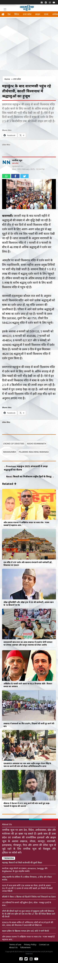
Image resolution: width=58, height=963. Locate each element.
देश (9, 14)
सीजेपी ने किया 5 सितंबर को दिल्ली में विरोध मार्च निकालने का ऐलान (29, 896)
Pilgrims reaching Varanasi (34, 452)
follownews (25, 947)
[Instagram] (50, 2)
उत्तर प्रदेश (27, 14)
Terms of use (15, 944)
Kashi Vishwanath (36, 443)
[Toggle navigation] (5, 9)
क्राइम (37, 14)
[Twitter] (46, 2)
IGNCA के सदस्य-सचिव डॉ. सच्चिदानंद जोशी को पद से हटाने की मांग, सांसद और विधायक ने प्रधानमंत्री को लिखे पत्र (27, 923)
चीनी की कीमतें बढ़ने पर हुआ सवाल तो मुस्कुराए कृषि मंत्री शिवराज (28, 911)
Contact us (44, 944)
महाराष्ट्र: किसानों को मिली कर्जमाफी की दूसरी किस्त (22, 862)
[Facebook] (42, 2)
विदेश (16, 14)
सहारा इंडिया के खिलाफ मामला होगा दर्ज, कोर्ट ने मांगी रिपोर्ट (25, 930)
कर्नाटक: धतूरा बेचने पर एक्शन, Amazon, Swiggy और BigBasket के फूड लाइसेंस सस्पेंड (24, 869)
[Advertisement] (29, 48)
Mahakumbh (9, 452)
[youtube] (54, 2)
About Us (13, 947)
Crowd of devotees (13, 443)
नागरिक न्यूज (17, 160)
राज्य (46, 14)
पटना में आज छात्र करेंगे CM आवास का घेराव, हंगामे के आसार (26, 885)
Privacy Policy (30, 944)
